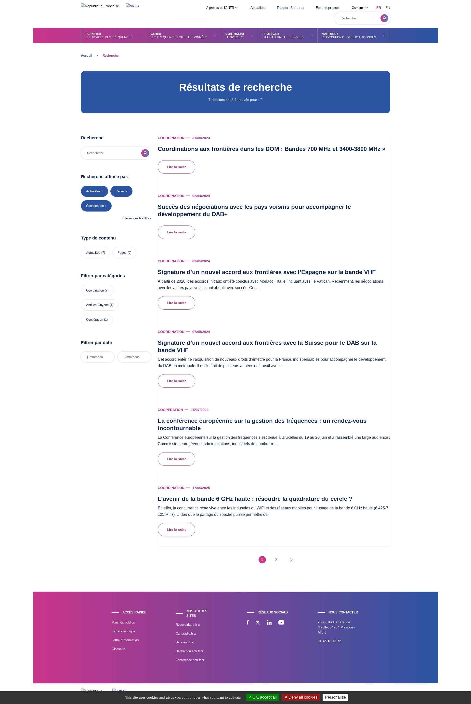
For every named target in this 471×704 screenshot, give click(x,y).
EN (387, 8)
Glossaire (118, 649)
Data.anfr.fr (184, 642)
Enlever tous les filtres (136, 218)
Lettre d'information (125, 640)
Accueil (86, 55)
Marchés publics (123, 622)
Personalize (335, 697)
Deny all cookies (302, 697)
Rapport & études (290, 8)
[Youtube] (281, 623)
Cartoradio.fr (185, 633)
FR (378, 8)
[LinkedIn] (269, 623)
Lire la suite (176, 167)
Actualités (257, 8)
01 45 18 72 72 (329, 641)
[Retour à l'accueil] (132, 6)
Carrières (359, 8)
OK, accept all (264, 697)
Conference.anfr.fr (189, 660)
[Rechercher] (384, 18)
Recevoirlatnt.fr (187, 624)
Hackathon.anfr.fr (188, 651)
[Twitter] (258, 623)
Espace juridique (123, 631)
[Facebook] (248, 623)
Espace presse (327, 8)
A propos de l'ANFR (220, 8)
